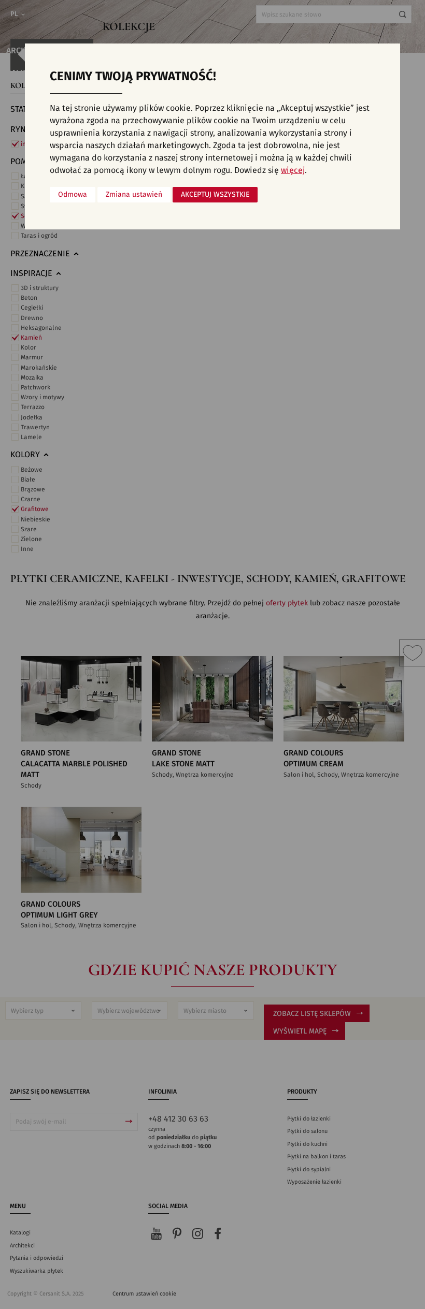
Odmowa (72, 194)
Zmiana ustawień (134, 194)
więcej (293, 170)
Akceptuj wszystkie (215, 194)
